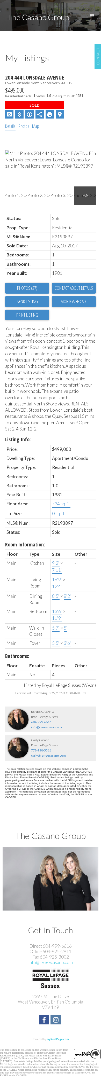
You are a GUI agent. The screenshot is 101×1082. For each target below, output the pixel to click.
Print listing (27, 315)
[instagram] (56, 1020)
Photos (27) (27, 288)
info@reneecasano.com (47, 727)
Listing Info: (18, 439)
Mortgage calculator (74, 301)
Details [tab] (10, 126)
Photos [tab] (23, 126)
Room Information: (25, 544)
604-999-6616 (41, 722)
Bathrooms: (17, 656)
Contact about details (74, 288)
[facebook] (45, 1020)
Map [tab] (35, 126)
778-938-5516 (41, 750)
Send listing (27, 301)
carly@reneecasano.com (48, 755)
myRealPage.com (58, 1039)
